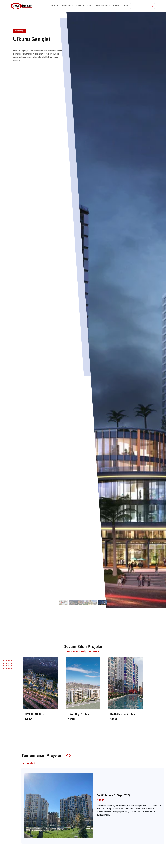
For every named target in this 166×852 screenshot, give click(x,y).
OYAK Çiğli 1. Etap (78, 714)
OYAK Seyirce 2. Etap (122, 714)
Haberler (116, 6)
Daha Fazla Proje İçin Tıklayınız (82, 651)
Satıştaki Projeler (67, 6)
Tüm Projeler (27, 763)
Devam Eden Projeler (83, 6)
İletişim (125, 6)
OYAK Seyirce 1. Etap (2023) (113, 795)
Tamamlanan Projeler (102, 6)
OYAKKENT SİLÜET (36, 714)
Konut (28, 718)
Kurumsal (54, 6)
